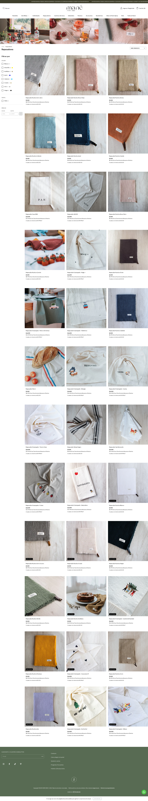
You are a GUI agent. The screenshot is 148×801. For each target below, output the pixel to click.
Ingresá (125, 8)
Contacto (53, 753)
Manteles (15, 15)
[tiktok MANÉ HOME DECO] (15, 764)
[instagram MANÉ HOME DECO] (4, 764)
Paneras (80, 15)
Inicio (3, 46)
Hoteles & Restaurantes (58, 768)
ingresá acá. (96, 788)
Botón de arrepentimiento (108, 788)
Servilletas (24, 15)
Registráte (131, 8)
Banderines (99, 15)
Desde (3, 110)
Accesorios (89, 15)
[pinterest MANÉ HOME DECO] (21, 764)
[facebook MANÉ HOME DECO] (9, 764)
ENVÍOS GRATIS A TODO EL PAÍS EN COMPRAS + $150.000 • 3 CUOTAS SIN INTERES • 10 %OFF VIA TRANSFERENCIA (56, 1)
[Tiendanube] (74, 792)
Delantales (71, 15)
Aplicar (20, 113)
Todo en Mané (131, 15)
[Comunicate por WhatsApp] (143, 792)
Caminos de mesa (59, 15)
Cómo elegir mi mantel (57, 757)
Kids (122, 15)
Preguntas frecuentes (57, 765)
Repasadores (47, 15)
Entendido (97, 798)
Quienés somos (55, 761)
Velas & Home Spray (112, 15)
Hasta (12, 110)
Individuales (36, 15)
